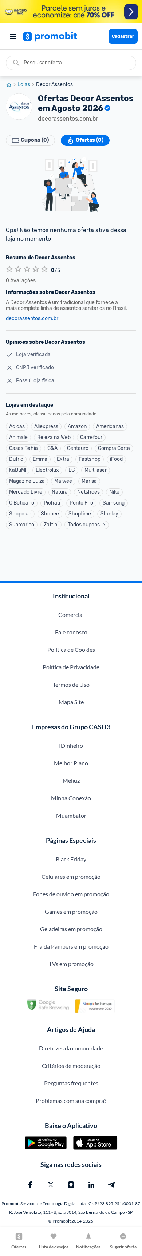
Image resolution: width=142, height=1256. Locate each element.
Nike (114, 492)
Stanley (109, 514)
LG (71, 470)
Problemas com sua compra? (71, 1100)
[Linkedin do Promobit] (91, 1185)
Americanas (110, 426)
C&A (52, 448)
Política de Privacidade (71, 666)
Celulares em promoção (71, 876)
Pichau (52, 503)
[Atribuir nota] (9, 269)
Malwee (63, 481)
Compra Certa (114, 448)
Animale (18, 437)
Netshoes (88, 492)
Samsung (114, 503)
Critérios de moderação (71, 1065)
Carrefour (91, 437)
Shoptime (79, 514)
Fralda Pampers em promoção (71, 946)
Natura (60, 492)
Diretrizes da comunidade (71, 1048)
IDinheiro (71, 745)
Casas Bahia (23, 448)
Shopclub (20, 514)
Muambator (71, 815)
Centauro (77, 448)
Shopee (50, 514)
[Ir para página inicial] (11, 85)
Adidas (17, 426)
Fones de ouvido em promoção (71, 893)
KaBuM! (17, 470)
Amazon (77, 426)
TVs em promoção (71, 963)
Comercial (71, 614)
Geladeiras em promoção (71, 928)
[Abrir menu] (13, 36)
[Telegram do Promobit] (112, 1185)
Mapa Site (71, 701)
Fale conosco (71, 632)
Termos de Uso (71, 684)
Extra (63, 459)
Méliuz (71, 780)
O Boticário (21, 503)
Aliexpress (46, 426)
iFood (116, 459)
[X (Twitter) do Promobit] (50, 1185)
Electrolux (47, 470)
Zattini (51, 525)
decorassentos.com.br (32, 319)
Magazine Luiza (27, 481)
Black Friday (71, 859)
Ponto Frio (81, 503)
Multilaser (95, 470)
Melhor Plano (71, 762)
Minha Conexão (71, 797)
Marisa (89, 481)
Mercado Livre (25, 492)
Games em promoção (71, 911)
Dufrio (16, 459)
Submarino (21, 525)
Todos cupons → (87, 525)
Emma (40, 459)
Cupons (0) (35, 140)
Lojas (23, 85)
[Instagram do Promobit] (71, 1185)
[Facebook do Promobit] (30, 1185)
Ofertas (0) (89, 140)
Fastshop (89, 459)
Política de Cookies (71, 649)
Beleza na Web (54, 437)
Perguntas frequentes (71, 1083)
